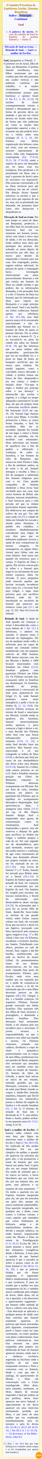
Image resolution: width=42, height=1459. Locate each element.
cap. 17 (27, 934)
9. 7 (32, 336)
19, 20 (33, 137)
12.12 (30, 99)
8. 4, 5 (22, 137)
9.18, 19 (11, 346)
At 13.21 (33, 1121)
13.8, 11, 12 (25, 741)
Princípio (25, 15)
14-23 (10, 905)
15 (8, 773)
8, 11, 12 (20, 705)
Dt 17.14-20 (20, 160)
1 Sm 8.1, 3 (13, 99)
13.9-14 (11, 766)
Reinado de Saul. (14, 50)
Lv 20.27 (22, 1427)
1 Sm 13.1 (30, 628)
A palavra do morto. (21, 31)
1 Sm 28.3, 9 (16, 1430)
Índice (13, 15)
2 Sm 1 (15, 1108)
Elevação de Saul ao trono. (19, 46)
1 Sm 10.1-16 (15, 317)
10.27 (21, 516)
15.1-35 (11, 866)
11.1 (31, 607)
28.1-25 (21, 995)
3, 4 (17, 696)
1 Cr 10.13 (12, 1243)
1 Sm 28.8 (18, 1443)
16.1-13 (28, 876)
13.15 (35, 808)
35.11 (8, 160)
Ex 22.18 (11, 1427)
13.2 (34, 667)
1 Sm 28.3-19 (29, 1142)
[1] (5, 1443)
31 (8, 1108)
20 (23, 99)
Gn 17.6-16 (30, 157)
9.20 (25, 410)
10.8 (29, 705)
